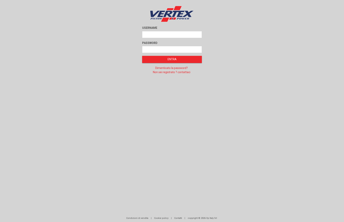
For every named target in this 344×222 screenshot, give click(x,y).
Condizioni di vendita (137, 218)
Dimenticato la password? (171, 68)
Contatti (178, 218)
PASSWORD (149, 43)
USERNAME (149, 27)
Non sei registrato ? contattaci (171, 72)
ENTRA (172, 59)
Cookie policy (161, 218)
